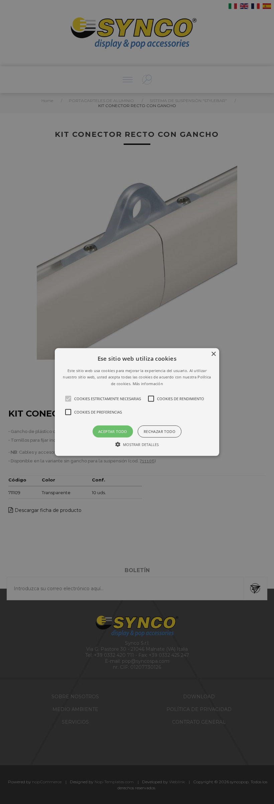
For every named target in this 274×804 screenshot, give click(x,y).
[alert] (137, 402)
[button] (137, 402)
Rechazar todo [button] (159, 431)
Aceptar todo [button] (112, 431)
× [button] (213, 353)
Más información (148, 383)
